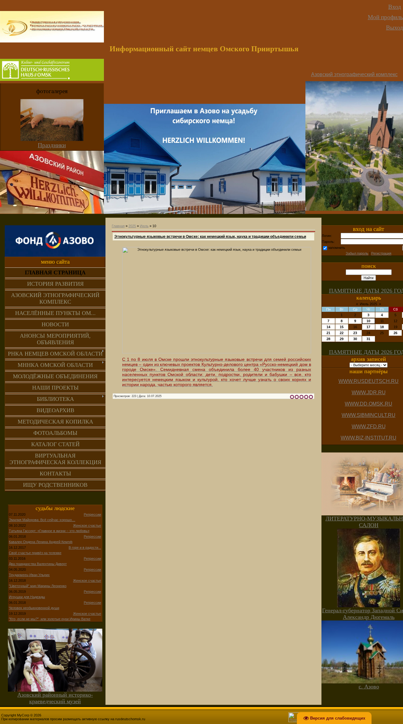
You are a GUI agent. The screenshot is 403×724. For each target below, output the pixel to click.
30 (355, 339)
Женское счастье (87, 525)
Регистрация (381, 253)
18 (382, 327)
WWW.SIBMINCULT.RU (368, 415)
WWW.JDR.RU (369, 392)
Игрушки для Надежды (27, 597)
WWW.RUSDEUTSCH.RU (368, 381)
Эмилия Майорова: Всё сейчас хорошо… (42, 520)
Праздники (52, 145)
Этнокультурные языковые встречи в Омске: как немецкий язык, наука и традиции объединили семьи (210, 236)
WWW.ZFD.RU (369, 426)
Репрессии (92, 514)
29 (341, 339)
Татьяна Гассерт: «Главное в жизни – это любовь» (49, 531)
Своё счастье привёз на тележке (35, 553)
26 (395, 333)
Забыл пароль (357, 253)
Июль (144, 226)
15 (341, 327)
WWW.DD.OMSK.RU (368, 404)
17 (368, 327)
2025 (132, 226)
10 (368, 321)
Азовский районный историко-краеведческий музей (55, 698)
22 (341, 333)
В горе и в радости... (85, 547)
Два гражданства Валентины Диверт (38, 564)
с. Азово (369, 686)
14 (328, 327)
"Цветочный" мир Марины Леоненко (37, 586)
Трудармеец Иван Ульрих (29, 575)
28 (328, 339)
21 (328, 333)
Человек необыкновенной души (34, 608)
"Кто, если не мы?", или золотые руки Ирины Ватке (49, 619)
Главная (118, 226)
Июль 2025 (368, 304)
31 (368, 339)
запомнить (336, 248)
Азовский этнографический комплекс (354, 74)
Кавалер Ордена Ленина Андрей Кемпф (40, 542)
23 (355, 333)
